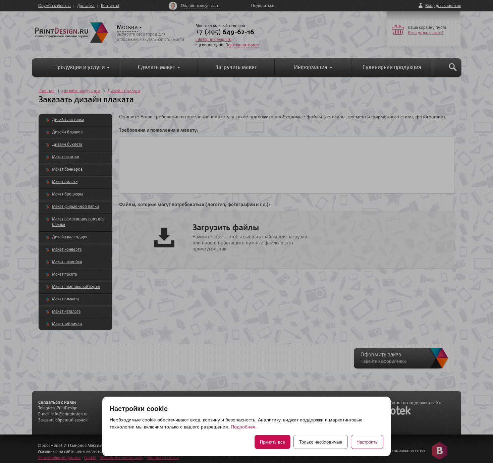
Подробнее (243, 426)
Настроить (367, 442)
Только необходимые (320, 442)
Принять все (272, 442)
